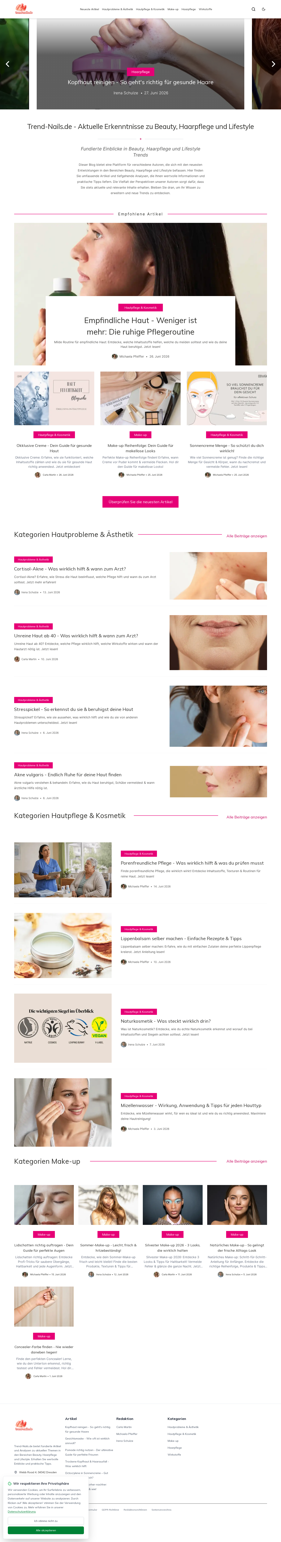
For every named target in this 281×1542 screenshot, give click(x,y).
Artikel (71, 1418)
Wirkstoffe (205, 9)
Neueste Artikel (89, 9)
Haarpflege (189, 9)
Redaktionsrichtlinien (135, 1509)
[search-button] (253, 9)
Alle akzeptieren (46, 1530)
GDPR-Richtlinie (110, 1509)
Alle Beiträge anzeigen (247, 535)
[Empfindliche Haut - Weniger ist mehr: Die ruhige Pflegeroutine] (140, 294)
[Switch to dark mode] (263, 9)
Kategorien (177, 1418)
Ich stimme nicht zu (46, 1521)
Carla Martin (124, 1427)
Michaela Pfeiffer (126, 1434)
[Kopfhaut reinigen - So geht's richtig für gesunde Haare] (140, 63)
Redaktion (124, 1418)
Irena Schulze (124, 1441)
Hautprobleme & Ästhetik (117, 9)
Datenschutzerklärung (22, 1511)
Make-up (173, 9)
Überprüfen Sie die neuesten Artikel (140, 501)
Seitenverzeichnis (161, 1509)
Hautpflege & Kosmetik (150, 9)
